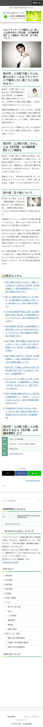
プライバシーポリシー (32, 717)
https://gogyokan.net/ (16, 453)
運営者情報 (11, 717)
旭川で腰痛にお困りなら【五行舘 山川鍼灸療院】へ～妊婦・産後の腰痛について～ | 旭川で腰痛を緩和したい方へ (22, 359)
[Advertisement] (21, 680)
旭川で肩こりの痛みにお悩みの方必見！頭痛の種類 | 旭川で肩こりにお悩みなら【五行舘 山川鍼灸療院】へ (22, 370)
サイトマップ (21, 720)
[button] (39, 500)
